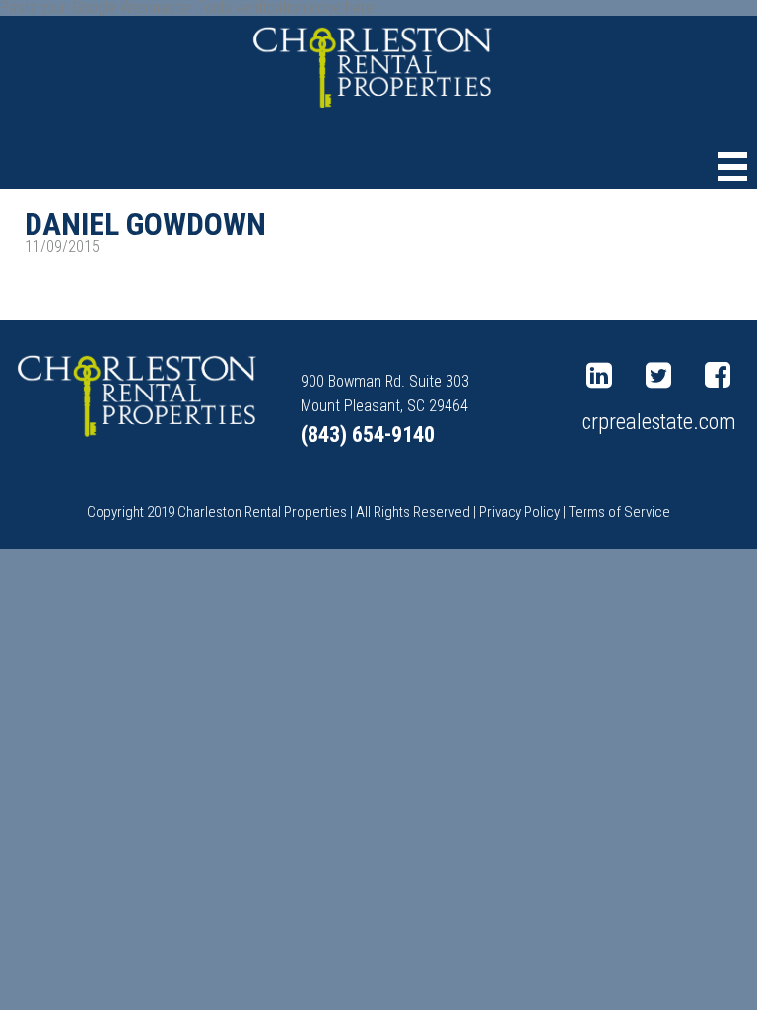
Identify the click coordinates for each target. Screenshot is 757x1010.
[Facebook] (722, 375)
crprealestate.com (659, 421)
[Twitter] (663, 375)
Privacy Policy (519, 512)
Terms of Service (619, 512)
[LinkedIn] (604, 375)
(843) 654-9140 (368, 434)
